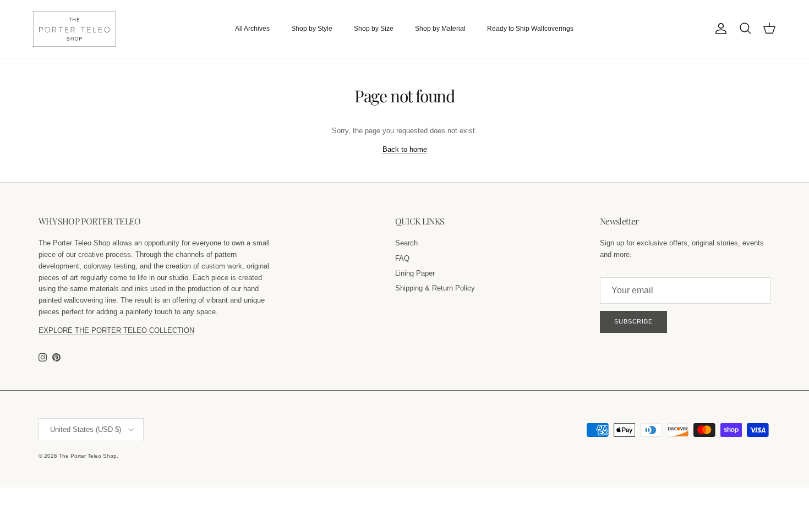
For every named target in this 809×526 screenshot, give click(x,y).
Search (406, 243)
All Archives (252, 28)
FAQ (402, 258)
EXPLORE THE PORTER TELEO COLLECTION (116, 330)
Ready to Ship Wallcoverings (530, 28)
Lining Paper (415, 273)
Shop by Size (373, 28)
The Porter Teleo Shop (88, 456)
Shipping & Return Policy (435, 288)
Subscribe (633, 321)
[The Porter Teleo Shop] (74, 29)
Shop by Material (440, 28)
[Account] (719, 28)
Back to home (404, 149)
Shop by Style (311, 28)
